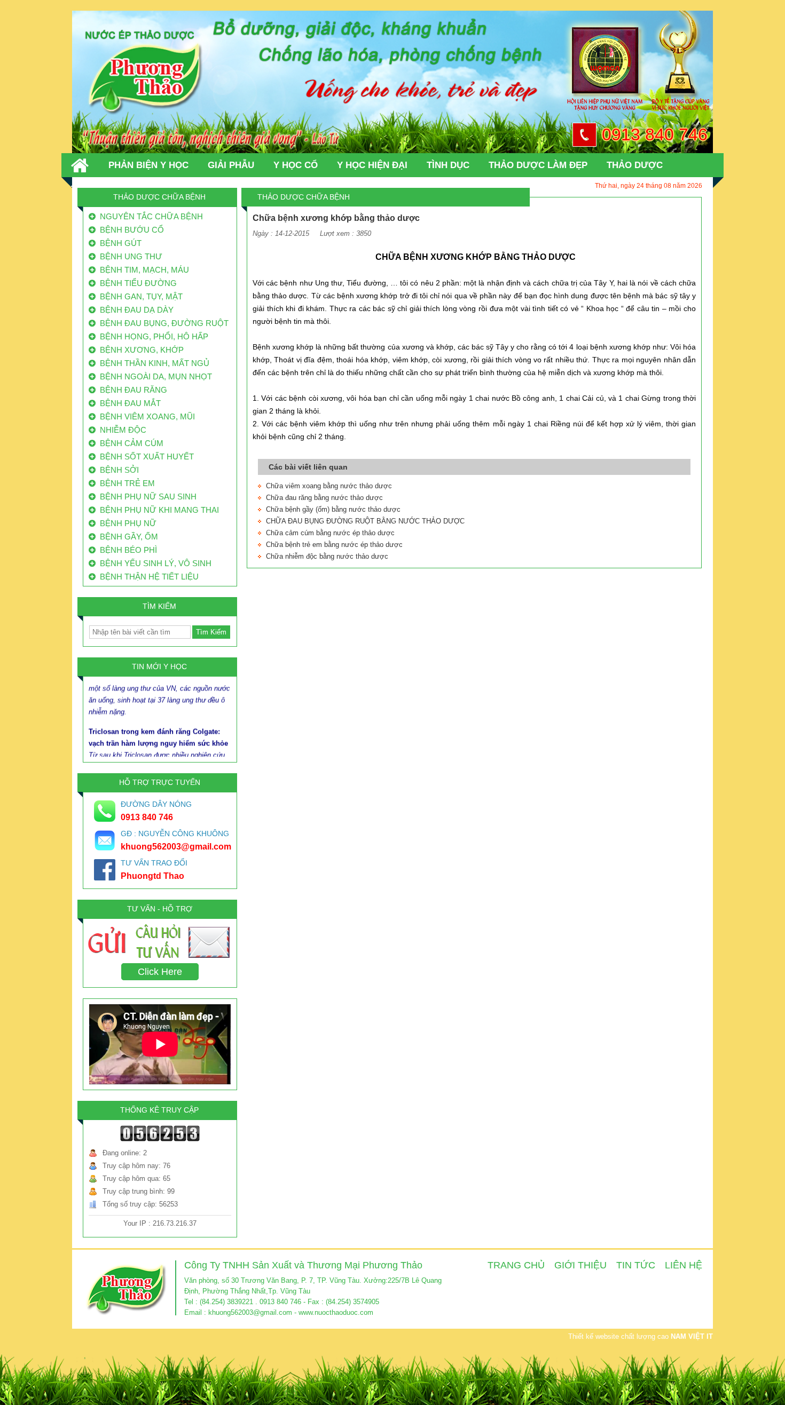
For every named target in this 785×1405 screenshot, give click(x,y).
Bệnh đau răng (131, 390)
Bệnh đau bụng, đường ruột (162, 323)
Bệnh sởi (117, 470)
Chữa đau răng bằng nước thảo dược (324, 498)
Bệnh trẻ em (125, 483)
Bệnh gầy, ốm (127, 537)
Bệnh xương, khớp (140, 350)
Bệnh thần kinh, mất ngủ (152, 363)
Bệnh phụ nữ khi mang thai (157, 510)
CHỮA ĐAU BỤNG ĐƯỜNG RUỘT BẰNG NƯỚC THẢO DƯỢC (365, 521)
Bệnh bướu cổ (130, 230)
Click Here (160, 971)
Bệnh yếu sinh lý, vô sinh (153, 563)
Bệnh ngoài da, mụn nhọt (154, 376)
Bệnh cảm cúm (129, 443)
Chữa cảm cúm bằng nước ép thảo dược (330, 533)
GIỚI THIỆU (580, 1265)
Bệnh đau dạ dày (135, 310)
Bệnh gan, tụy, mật (139, 296)
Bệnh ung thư (129, 256)
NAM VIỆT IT (692, 1336)
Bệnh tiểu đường (136, 283)
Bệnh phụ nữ (126, 523)
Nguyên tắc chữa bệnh (149, 216)
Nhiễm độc (121, 430)
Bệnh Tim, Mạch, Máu (142, 270)
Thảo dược (635, 165)
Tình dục (448, 165)
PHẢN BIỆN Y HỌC (148, 165)
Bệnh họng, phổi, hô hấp (152, 336)
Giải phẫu (231, 165)
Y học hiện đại (372, 165)
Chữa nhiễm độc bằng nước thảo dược (327, 556)
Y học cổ (295, 165)
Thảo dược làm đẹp (538, 165)
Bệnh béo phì (126, 550)
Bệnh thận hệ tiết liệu (147, 577)
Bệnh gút (119, 243)
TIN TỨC (635, 1265)
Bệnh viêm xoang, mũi (145, 416)
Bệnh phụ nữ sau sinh (146, 497)
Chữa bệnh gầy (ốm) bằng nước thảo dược (333, 509)
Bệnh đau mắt (128, 403)
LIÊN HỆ (683, 1265)
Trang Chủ (516, 1265)
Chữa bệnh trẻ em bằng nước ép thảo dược (334, 545)
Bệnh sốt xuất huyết (145, 457)
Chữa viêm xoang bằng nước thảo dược (329, 486)
